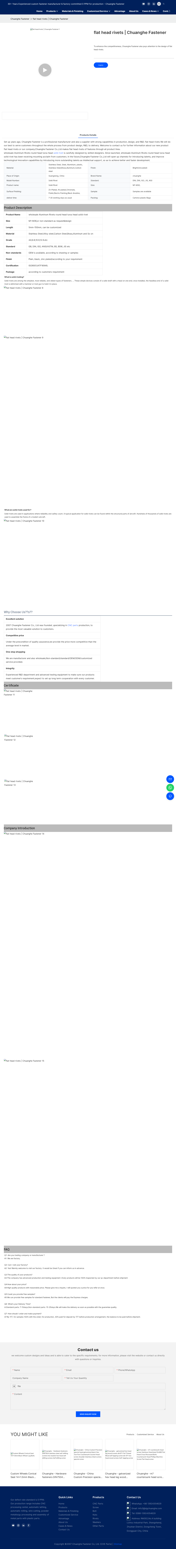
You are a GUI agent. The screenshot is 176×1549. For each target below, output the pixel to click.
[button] (169, 11)
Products (130, 1434)
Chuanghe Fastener (20, 19)
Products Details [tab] (88, 135)
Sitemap (118, 1544)
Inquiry (100, 65)
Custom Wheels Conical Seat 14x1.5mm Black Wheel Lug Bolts (23, 1475)
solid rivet (58, 153)
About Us (160, 1434)
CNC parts (73, 625)
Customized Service (145, 1434)
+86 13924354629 (152, 1503)
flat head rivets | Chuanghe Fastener (50, 19)
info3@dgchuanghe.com (150, 1508)
